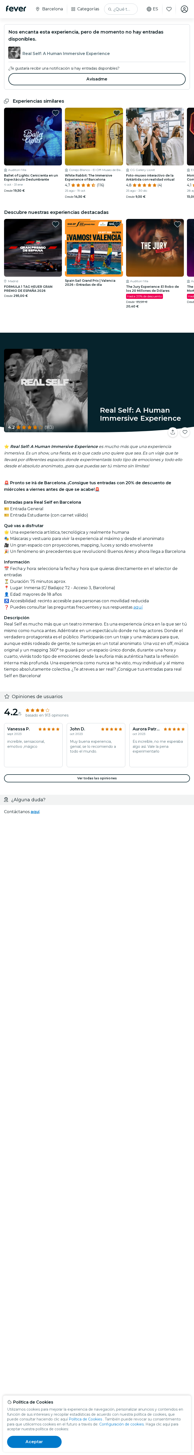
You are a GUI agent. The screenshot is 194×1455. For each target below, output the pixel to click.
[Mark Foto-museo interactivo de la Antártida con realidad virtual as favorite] (177, 113)
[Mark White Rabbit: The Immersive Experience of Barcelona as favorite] (116, 113)
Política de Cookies (85, 1419)
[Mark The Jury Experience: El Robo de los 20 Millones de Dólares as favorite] (177, 224)
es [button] (155, 9)
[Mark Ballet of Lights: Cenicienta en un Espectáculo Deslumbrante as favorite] (55, 113)
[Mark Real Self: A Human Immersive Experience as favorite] (185, 432)
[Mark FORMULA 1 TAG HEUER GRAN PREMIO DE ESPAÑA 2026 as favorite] (55, 224)
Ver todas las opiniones (97, 778)
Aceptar (34, 1441)
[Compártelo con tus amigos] (173, 432)
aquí (138, 607)
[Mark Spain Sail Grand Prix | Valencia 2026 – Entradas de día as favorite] (116, 224)
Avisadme (96, 79)
